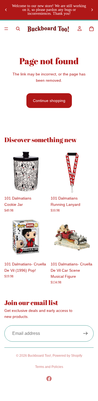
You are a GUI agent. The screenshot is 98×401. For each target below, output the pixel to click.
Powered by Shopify (67, 356)
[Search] (18, 29)
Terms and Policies (49, 367)
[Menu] (6, 28)
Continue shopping (49, 100)
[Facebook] (49, 378)
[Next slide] (92, 10)
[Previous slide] (6, 10)
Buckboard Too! (39, 356)
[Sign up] (85, 333)
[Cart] (91, 29)
